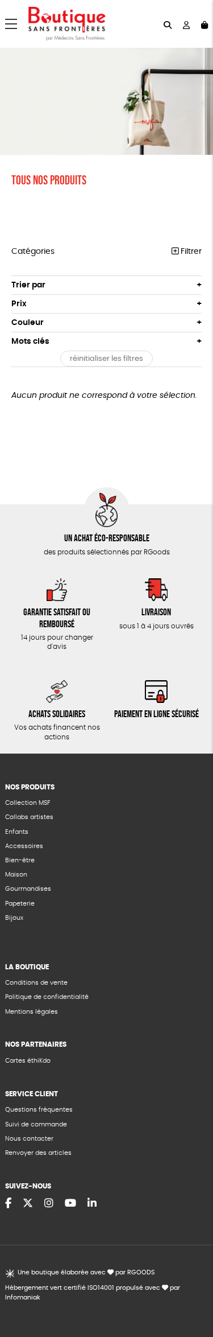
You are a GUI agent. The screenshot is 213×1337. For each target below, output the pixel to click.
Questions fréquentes (39, 1109)
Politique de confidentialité (47, 997)
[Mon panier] (204, 24)
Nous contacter (29, 1139)
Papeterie (20, 903)
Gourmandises (28, 889)
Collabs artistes (29, 817)
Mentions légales (31, 1012)
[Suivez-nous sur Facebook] (8, 1204)
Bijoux (14, 918)
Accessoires (24, 846)
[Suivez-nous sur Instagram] (48, 1204)
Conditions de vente (36, 983)
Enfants (16, 832)
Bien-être (20, 860)
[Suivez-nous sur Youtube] (70, 1204)
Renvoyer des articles (38, 1153)
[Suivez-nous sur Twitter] (28, 1204)
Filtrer (190, 252)
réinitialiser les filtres (106, 359)
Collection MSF (27, 803)
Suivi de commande (36, 1124)
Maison (16, 874)
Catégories (33, 252)
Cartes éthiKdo (28, 1061)
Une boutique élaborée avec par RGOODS (86, 1272)
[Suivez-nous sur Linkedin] (92, 1204)
